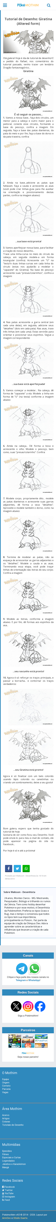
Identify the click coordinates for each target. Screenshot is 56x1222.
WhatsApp (34, 980)
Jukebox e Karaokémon (14, 1164)
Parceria (6, 1089)
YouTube (8, 1193)
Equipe (5, 1079)
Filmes (5, 1154)
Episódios (7, 1151)
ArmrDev (6, 1218)
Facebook (9, 1187)
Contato (6, 1085)
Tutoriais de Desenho (13, 1125)
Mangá (5, 1167)
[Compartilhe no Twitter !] (17, 868)
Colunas (6, 1121)
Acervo (5, 1115)
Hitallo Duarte (20, 1218)
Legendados (8, 1160)
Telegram (21, 980)
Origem (5, 1082)
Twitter (8, 1190)
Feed (7, 1200)
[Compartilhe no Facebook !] (8, 868)
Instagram (9, 1196)
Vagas (5, 1092)
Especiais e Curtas (11, 1157)
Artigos (5, 1118)
